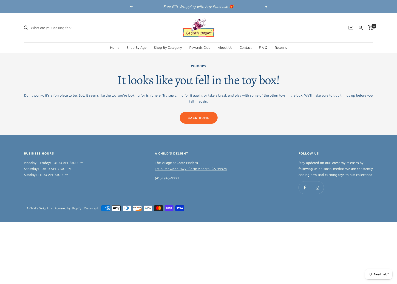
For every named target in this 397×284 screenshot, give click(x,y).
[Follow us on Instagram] (317, 187)
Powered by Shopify (68, 208)
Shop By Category (168, 47)
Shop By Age (137, 47)
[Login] (361, 28)
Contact (246, 47)
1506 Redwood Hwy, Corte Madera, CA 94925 (191, 169)
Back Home (199, 118)
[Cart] (370, 27)
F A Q (263, 47)
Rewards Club (199, 47)
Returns (281, 47)
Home (114, 47)
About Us (225, 47)
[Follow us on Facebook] (304, 187)
